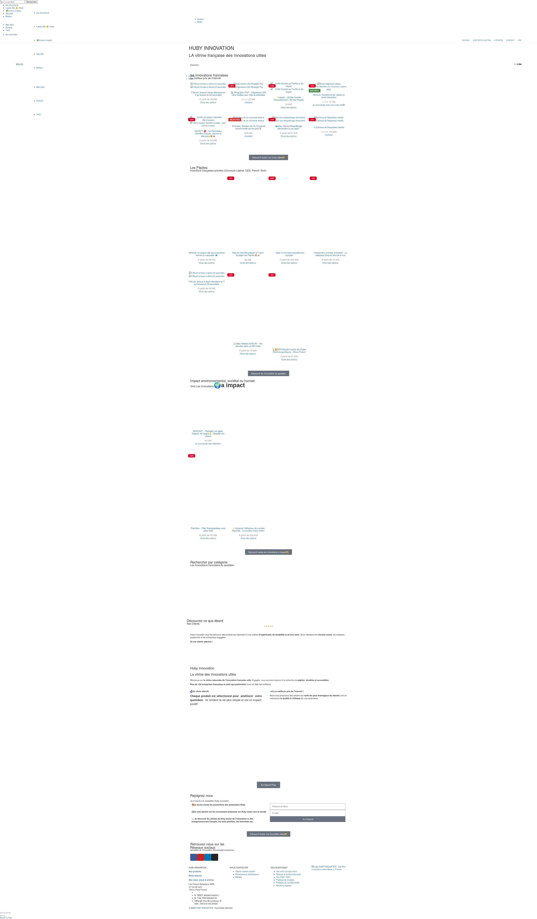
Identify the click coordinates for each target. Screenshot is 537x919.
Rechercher (31, 1)
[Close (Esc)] (1, 912)
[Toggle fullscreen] (7, 912)
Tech (38, 114)
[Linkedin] (207, 857)
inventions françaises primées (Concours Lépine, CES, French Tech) (228, 170)
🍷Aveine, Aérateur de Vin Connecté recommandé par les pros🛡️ (248, 127)
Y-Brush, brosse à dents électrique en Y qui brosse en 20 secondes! (207, 282)
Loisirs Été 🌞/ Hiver (45, 26)
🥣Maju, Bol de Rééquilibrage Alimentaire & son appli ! (288, 127)
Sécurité (40, 53)
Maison (39, 67)
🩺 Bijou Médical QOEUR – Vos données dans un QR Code (248, 344)
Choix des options (208, 143)
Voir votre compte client (286, 871)
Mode (191, 78)
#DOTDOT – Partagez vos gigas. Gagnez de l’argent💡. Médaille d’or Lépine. (208, 433)
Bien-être (40, 87)
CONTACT (510, 40)
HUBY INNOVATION (204, 907)
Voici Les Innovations (217, 386)
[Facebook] (193, 857)
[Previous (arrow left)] (1, 915)
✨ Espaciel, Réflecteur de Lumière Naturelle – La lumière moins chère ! (248, 529)
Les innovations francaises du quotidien (212, 565)
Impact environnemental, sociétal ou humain (222, 380)
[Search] (505, 64)
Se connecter (499, 63)
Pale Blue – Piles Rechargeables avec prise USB (208, 529)
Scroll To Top (6, 917)
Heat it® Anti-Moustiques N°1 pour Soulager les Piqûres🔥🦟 (248, 253)
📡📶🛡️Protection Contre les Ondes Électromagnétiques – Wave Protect (289, 350)
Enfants (39, 100)
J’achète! (248, 136)
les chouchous (12, 5)
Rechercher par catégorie (209, 562)
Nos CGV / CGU (283, 877)
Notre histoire (195, 875)
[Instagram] (214, 857)
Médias (238, 877)
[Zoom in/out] (9, 912)
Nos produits (195, 871)
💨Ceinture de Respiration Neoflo (329, 127)
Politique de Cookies (285, 879)
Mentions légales (283, 885)
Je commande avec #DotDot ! (208, 443)
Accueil (466, 40)
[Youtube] (200, 857)
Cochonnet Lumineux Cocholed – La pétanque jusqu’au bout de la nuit (330, 253)
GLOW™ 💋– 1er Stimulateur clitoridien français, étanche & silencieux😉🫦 (208, 133)
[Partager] (4, 912)
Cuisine (192, 75)
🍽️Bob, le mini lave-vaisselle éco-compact (289, 253)
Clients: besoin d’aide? (245, 871)
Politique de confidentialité (287, 882)
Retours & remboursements (288, 874)
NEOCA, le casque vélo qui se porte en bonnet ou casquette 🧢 (207, 253)
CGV (519, 40)
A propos (498, 40)
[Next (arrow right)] (4, 915)
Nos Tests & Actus (482, 40)
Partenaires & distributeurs (247, 874)
